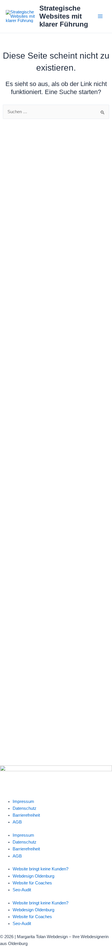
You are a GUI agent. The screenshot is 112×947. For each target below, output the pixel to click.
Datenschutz (24, 808)
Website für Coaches (32, 883)
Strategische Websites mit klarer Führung (63, 16)
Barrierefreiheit (26, 815)
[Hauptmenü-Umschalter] (100, 16)
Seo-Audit (22, 890)
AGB (17, 822)
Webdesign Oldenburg (33, 876)
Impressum (23, 801)
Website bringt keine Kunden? (40, 869)
